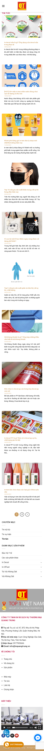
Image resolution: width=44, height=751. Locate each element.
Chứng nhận (9, 689)
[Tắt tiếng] (35, 727)
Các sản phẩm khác (10, 558)
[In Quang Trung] (22, 6)
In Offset (6, 567)
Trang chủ (8, 659)
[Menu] (3, 6)
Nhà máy (7, 677)
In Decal (5, 562)
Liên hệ (7, 685)
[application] (22, 718)
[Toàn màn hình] (39, 727)
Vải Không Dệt (8, 576)
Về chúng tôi (9, 663)
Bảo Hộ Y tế (7, 553)
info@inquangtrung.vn (20, 646)
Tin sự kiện (6, 534)
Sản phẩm (8, 667)
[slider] (20, 727)
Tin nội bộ (6, 529)
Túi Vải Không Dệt (9, 571)
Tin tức (5, 539)
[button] (22, 718)
